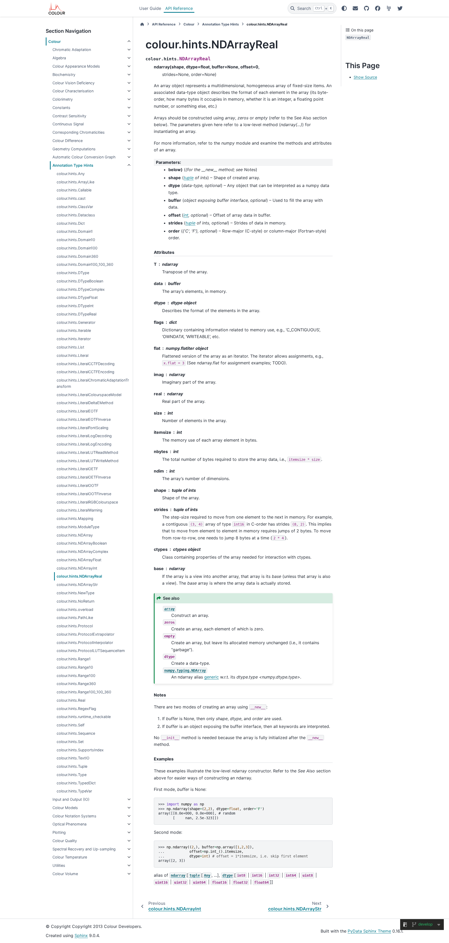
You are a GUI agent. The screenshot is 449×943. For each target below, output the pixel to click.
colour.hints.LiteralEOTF (77, 411)
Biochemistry (63, 74)
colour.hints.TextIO (73, 758)
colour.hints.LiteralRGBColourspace (87, 502)
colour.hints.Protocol (75, 626)
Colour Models (65, 807)
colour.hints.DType (73, 272)
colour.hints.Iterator (74, 339)
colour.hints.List (70, 347)
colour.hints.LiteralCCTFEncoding (85, 372)
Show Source (365, 77)
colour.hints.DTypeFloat (77, 297)
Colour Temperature (69, 857)
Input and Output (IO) (70, 799)
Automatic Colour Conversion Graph (84, 157)
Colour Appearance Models (76, 66)
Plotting (59, 832)
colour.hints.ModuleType (78, 527)
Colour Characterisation (73, 91)
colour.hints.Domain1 (75, 231)
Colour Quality (64, 840)
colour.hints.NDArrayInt (77, 568)
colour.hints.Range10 (75, 667)
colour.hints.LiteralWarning (79, 510)
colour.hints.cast (71, 198)
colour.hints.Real (71, 700)
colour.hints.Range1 (74, 659)
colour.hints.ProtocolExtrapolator (85, 634)
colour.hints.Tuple (72, 766)
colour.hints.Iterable (74, 330)
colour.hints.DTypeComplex (81, 289)
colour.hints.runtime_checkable (84, 716)
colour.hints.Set (70, 741)
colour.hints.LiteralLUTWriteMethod (87, 460)
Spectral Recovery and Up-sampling (84, 849)
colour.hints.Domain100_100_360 (85, 264)
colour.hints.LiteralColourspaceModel (89, 394)
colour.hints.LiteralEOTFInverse (84, 419)
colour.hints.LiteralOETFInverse (84, 477)
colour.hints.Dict (71, 223)
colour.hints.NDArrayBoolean (82, 543)
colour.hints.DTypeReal (76, 314)
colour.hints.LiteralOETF (77, 469)
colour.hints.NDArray (75, 535)
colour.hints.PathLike (75, 617)
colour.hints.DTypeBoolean (80, 281)
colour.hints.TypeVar (74, 791)
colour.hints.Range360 (76, 683)
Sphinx (81, 935)
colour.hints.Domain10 (76, 239)
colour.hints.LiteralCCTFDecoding (86, 363)
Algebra (59, 58)
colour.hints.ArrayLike (75, 182)
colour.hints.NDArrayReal (79, 576)
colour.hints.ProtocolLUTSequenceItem (91, 650)
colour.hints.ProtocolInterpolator (85, 642)
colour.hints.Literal (72, 355)
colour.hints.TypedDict (76, 783)
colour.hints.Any (71, 173)
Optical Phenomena (69, 824)
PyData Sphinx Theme (369, 931)
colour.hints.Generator (76, 322)
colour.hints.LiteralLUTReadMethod (87, 452)
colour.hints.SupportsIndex (80, 750)
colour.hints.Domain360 (77, 256)
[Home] (142, 24)
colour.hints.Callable (74, 190)
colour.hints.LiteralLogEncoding (84, 444)
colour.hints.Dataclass (76, 215)
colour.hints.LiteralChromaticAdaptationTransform (93, 383)
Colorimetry (62, 99)
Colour (54, 41)
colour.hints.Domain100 (77, 248)
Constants (61, 107)
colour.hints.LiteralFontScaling (82, 427)
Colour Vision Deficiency (73, 83)
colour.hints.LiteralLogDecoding (84, 436)
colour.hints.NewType (75, 593)
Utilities (58, 865)
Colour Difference (67, 140)
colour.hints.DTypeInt (75, 305)
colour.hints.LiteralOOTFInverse (84, 494)
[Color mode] (344, 8)
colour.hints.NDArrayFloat (79, 560)
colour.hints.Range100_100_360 (84, 692)
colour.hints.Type (72, 774)
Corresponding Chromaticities (78, 132)
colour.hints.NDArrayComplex (82, 551)
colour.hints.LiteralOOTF (77, 485)
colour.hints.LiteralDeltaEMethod (85, 403)
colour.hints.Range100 (76, 675)
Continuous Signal (68, 124)
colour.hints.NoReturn (75, 601)
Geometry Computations (74, 149)
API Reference (179, 8)
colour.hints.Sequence (76, 733)
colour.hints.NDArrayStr (77, 584)
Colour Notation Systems (74, 816)
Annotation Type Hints (72, 165)
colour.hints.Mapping (75, 518)
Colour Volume (65, 873)
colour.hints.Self (70, 725)
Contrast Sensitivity (69, 116)
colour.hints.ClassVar (75, 206)
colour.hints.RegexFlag (76, 708)
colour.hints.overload (75, 609)
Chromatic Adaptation (71, 49)
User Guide (150, 8)
